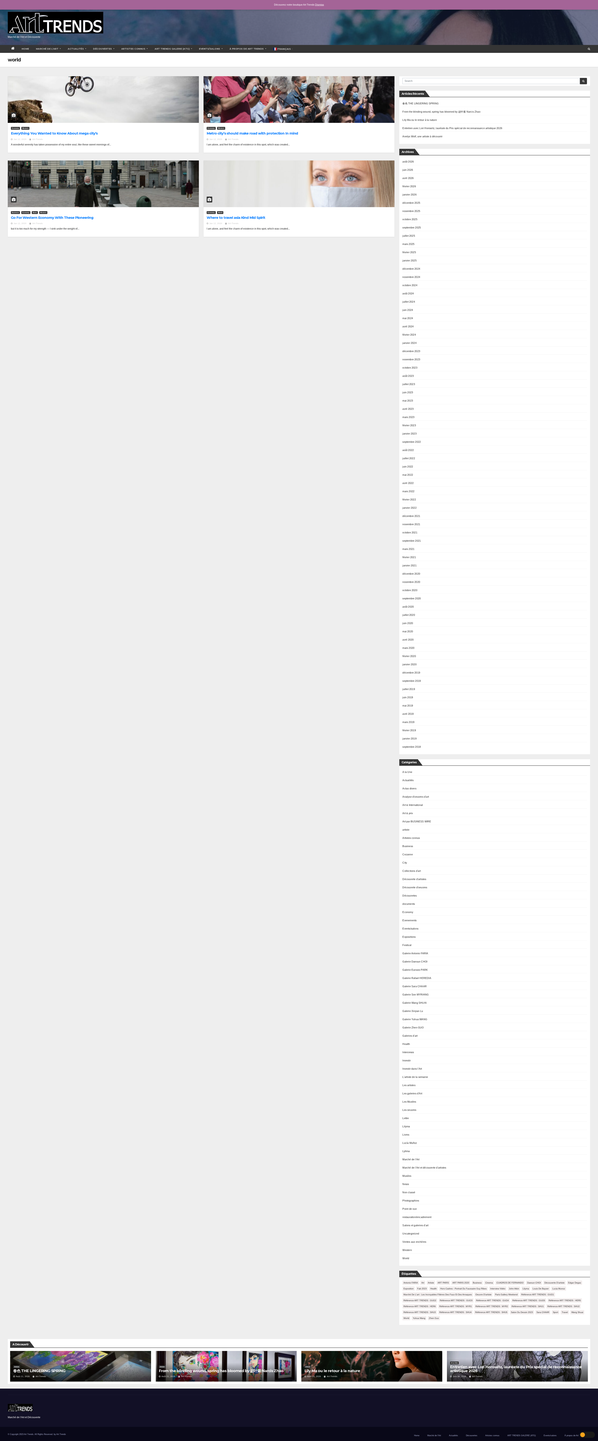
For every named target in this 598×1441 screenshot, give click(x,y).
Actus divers (409, 788)
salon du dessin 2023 (522, 1312)
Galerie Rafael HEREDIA (416, 978)
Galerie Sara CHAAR (414, 986)
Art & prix (407, 813)
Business (15, 212)
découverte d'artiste (554, 1282)
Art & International (412, 805)
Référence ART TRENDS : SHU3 (419, 1312)
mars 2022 (408, 491)
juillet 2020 (408, 615)
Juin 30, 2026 (459, 1376)
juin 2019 (407, 697)
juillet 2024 (408, 301)
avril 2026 (408, 178)
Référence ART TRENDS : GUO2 (419, 1300)
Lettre (405, 1118)
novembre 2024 (411, 277)
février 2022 (409, 499)
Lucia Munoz (558, 1288)
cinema (489, 1282)
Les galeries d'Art (412, 1093)
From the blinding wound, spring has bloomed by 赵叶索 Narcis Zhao (441, 111)
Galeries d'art (410, 1035)
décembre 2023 (411, 351)
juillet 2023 (408, 384)
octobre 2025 (409, 219)
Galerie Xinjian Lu (412, 1011)
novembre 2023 (411, 359)
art (422, 1282)
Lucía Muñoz (409, 1143)
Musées (406, 1176)
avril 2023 (408, 409)
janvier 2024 (409, 343)
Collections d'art (411, 871)
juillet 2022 (408, 458)
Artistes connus (133, 48)
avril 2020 (408, 639)
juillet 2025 (408, 236)
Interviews (408, 1052)
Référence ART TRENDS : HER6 (419, 1306)
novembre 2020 (411, 582)
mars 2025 (408, 244)
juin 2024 (407, 310)
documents (408, 904)
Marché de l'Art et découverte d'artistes (424, 1167)
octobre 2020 (409, 590)
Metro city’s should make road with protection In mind (252, 133)
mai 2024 (407, 318)
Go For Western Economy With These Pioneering (52, 218)
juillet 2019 (408, 689)
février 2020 (409, 656)
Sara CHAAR (542, 1312)
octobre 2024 (409, 285)
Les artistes (408, 1085)
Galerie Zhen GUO (413, 1027)
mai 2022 (407, 475)
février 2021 (409, 557)
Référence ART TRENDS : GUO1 (537, 1294)
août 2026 (408, 161)
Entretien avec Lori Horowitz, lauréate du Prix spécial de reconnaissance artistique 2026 (452, 128)
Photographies (410, 1200)
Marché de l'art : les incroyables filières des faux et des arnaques (437, 1294)
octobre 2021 (409, 532)
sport (555, 1312)
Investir (406, 1060)
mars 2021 (408, 549)
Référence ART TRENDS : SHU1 (528, 1306)
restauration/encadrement (416, 1217)
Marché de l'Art (410, 1159)
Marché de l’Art (47, 48)
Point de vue (409, 1209)
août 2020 (408, 606)
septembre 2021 (411, 540)
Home (25, 48)
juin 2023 (407, 392)
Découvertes (103, 48)
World (220, 212)
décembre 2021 (411, 516)
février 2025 (409, 252)
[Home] (13, 49)
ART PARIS (443, 1282)
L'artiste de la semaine (415, 1077)
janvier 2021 (409, 565)
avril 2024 (408, 326)
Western (25, 128)
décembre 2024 (411, 268)
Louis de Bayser (541, 1288)
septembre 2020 (411, 598)
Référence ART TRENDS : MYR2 (491, 1306)
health (433, 1288)
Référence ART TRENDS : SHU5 (491, 1312)
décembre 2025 (411, 203)
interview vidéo (497, 1288)
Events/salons (210, 48)
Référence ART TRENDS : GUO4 (492, 1300)
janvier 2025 (409, 260)
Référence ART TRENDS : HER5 (565, 1300)
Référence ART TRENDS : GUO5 (528, 1300)
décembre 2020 (411, 573)
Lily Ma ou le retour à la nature (419, 120)
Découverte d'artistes (414, 879)
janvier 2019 (409, 738)
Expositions (409, 937)
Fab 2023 (422, 1288)
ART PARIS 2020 (460, 1282)
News (35, 212)
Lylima (406, 1151)
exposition (408, 1288)
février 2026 (409, 186)
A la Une (407, 772)
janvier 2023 (409, 433)
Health (406, 1044)
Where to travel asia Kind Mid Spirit (236, 218)
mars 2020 (408, 648)
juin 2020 (407, 623)
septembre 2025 (411, 227)
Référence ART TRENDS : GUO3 (456, 1300)
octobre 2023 (409, 367)
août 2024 (408, 293)
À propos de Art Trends (247, 48)
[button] (589, 49)
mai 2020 (407, 631)
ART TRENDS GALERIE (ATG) (172, 48)
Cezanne (407, 854)
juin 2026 (407, 170)
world (406, 1318)
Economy (15, 128)
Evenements (409, 920)
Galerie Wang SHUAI (414, 1003)
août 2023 (408, 376)
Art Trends (61, 1434)
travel (565, 1312)
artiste (405, 829)
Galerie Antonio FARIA (415, 953)
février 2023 (409, 425)
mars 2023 (408, 417)
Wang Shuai (577, 1312)
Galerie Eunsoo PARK (415, 970)
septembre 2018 (411, 747)
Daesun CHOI (534, 1282)
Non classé (408, 1192)
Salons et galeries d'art (415, 1225)
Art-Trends (37, 139)
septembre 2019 (411, 681)
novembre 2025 (411, 211)
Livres (405, 1134)
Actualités (76, 48)
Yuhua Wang (419, 1318)
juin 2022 (407, 466)
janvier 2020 (409, 664)
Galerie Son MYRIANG (415, 994)
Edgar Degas (574, 1282)
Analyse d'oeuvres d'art (415, 796)
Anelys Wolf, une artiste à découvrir (422, 136)
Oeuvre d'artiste (483, 1294)
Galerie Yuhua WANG (414, 1019)
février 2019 (409, 730)
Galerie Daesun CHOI (414, 961)
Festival (406, 945)
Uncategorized (410, 1233)
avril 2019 (408, 714)
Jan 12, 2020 (20, 139)
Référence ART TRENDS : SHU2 (563, 1306)
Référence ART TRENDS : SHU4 (455, 1312)
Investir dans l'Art (412, 1068)
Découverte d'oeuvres (414, 887)
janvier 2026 (409, 194)
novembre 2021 (411, 524)
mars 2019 (408, 722)
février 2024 (409, 334)
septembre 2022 (411, 442)
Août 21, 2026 (23, 1376)
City (404, 862)
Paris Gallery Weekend (506, 1294)
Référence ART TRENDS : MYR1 (455, 1306)
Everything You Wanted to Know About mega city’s (54, 133)
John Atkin (514, 1288)
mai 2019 (407, 705)
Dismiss (319, 4)
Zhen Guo (434, 1318)
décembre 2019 (411, 672)
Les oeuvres (409, 1110)
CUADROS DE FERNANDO (510, 1282)
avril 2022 (408, 483)
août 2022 (408, 450)
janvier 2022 (409, 508)
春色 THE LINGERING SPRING (420, 103)
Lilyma (406, 1126)
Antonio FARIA (410, 1282)
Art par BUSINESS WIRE (416, 821)
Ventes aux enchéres (414, 1242)
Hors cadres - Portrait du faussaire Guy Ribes (463, 1288)
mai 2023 (407, 400)
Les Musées (409, 1101)
